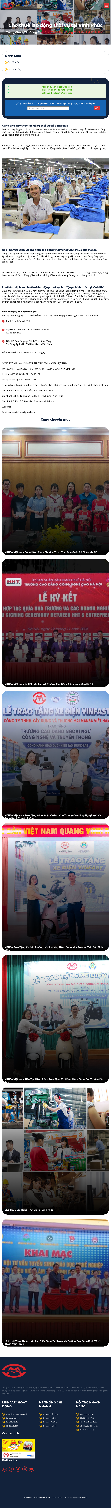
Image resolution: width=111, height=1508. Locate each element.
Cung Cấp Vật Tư (12, 1422)
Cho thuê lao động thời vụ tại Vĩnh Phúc (75, 32)
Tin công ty (32, 32)
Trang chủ (13, 32)
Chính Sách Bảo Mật (87, 1430)
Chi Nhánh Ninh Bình (50, 1418)
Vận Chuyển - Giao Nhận (89, 1426)
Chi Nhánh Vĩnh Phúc (50, 1426)
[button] (106, 5)
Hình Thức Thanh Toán (88, 1422)
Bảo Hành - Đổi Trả (87, 1418)
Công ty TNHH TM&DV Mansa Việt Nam (31, 344)
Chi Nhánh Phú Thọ (50, 1422)
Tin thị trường (14, 69)
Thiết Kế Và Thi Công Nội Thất (16, 1414)
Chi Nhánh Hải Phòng (50, 1414)
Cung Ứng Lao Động (13, 1418)
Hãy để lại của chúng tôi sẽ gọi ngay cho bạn (58, 103)
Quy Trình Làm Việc (87, 1414)
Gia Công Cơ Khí (12, 1426)
